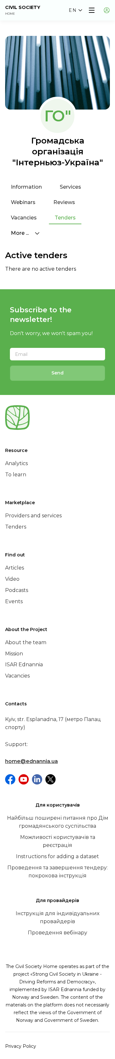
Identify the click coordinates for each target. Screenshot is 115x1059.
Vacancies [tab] (24, 218)
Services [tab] (70, 187)
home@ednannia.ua (31, 761)
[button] (75, 10)
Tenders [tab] (65, 218)
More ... (20, 233)
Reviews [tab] (64, 202)
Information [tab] (26, 187)
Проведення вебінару (57, 933)
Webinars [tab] (23, 202)
